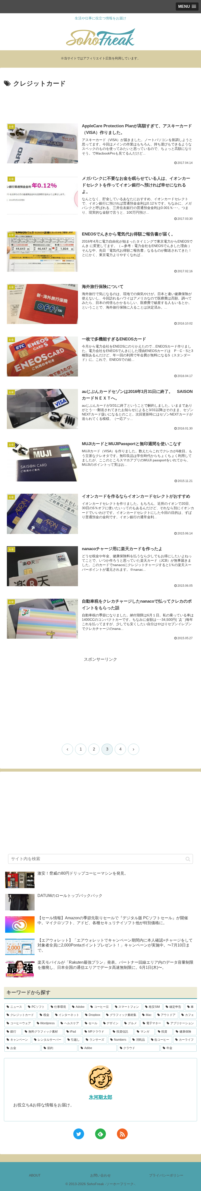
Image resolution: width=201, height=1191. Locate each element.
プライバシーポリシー (166, 1175)
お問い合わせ (100, 1175)
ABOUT (35, 1175)
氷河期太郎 (100, 1097)
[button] (188, 859)
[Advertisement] (100, 103)
